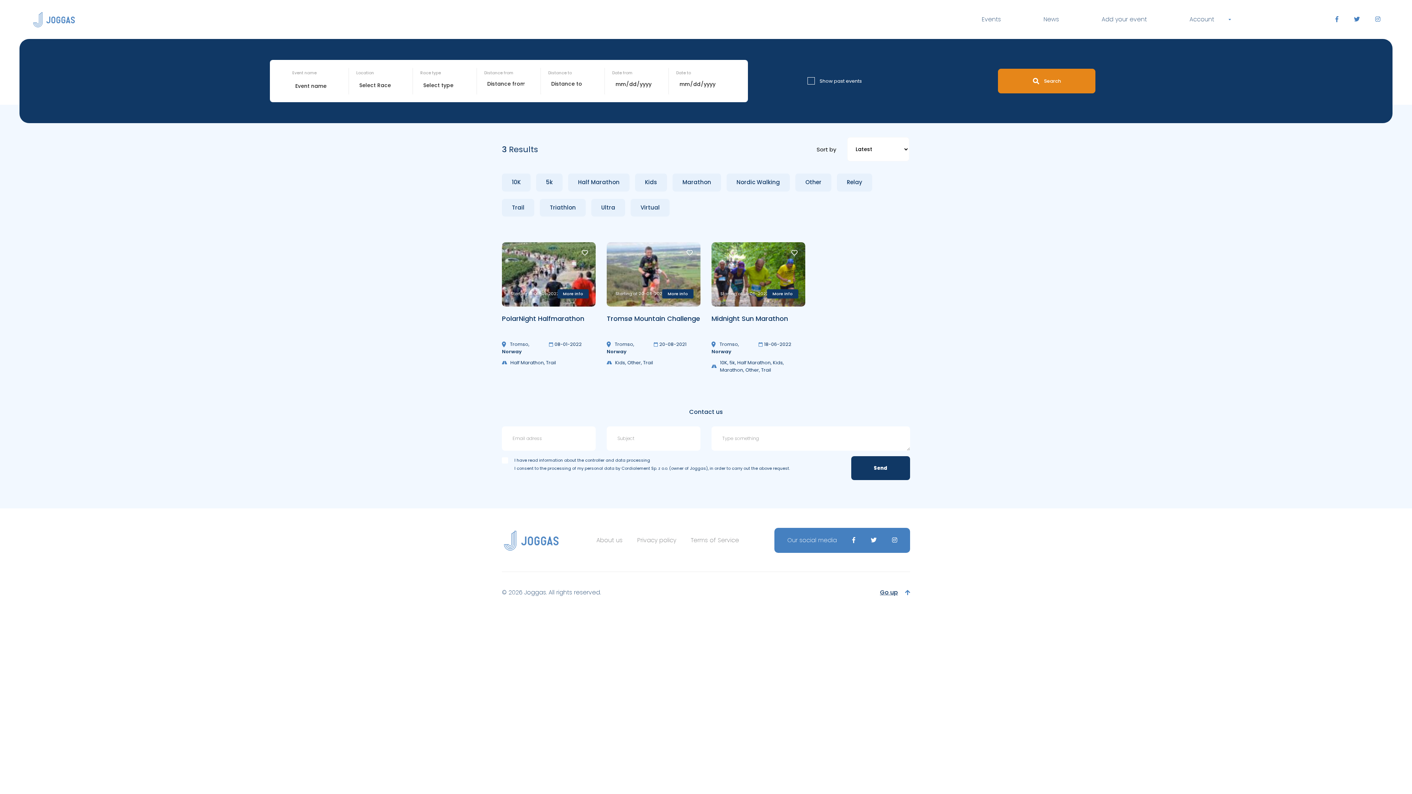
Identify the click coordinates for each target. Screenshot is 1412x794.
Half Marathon (599, 182)
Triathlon (563, 207)
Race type (430, 73)
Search (1052, 81)
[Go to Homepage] (54, 19)
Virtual (650, 207)
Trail (518, 207)
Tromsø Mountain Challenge (653, 318)
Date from (622, 73)
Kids (651, 182)
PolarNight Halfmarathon (543, 318)
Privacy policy (656, 540)
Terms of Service (715, 540)
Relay (854, 182)
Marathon (696, 182)
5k (549, 182)
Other (813, 182)
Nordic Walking (758, 182)
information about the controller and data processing (594, 460)
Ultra (608, 207)
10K (516, 182)
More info (573, 294)
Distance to (560, 73)
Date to (683, 73)
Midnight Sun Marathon (750, 318)
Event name (304, 73)
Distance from (498, 73)
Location (365, 73)
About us (609, 540)
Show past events (841, 81)
